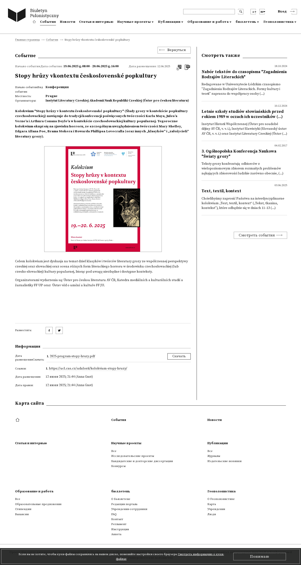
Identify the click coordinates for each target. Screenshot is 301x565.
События (48, 22)
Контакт (117, 519)
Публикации (169, 22)
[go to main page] (34, 16)
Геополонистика (278, 22)
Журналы (213, 456)
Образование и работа (208, 22)
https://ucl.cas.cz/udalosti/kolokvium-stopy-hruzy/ (88, 368)
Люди (211, 514)
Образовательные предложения (38, 504)
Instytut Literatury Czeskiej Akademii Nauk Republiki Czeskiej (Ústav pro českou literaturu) (117, 100)
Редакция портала (124, 504)
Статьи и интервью (96, 22)
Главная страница (27, 40)
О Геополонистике (221, 499)
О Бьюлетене (120, 499)
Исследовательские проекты (132, 456)
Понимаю (259, 556)
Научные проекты (134, 22)
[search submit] (240, 11)
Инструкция (120, 529)
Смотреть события (257, 235)
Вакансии (22, 514)
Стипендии (23, 509)
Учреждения (216, 509)
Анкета (116, 534)
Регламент (119, 524)
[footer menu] (18, 420)
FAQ (114, 514)
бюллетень (246, 22)
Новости (67, 22)
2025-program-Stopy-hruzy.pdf (72, 356)
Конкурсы (118, 466)
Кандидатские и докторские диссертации (142, 461)
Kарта (211, 504)
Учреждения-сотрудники (129, 509)
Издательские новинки (224, 461)
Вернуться (176, 50)
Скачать (179, 356)
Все (113, 451)
